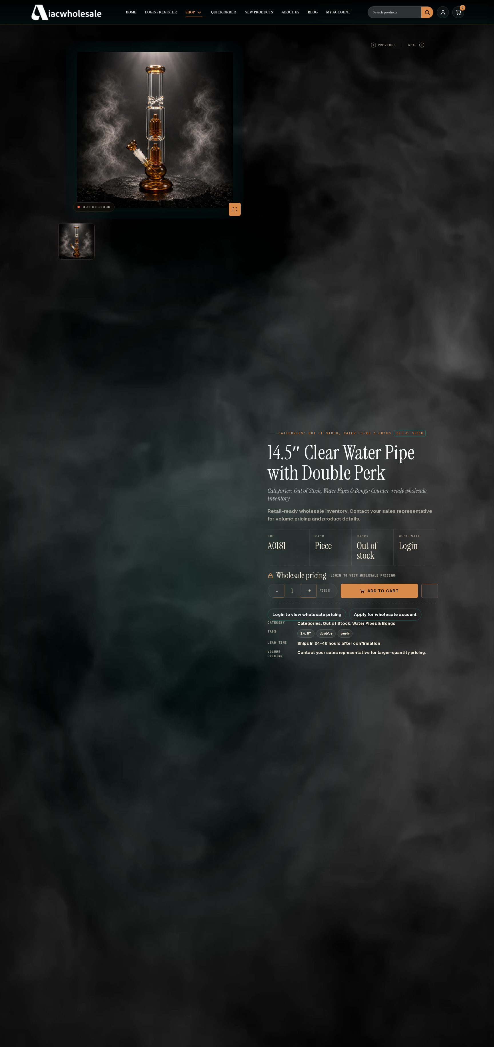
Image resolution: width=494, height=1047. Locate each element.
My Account (338, 12)
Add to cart (383, 590)
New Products (259, 12)
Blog (313, 12)
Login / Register (161, 12)
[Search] (427, 12)
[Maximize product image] (235, 209)
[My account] (443, 12)
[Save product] (429, 591)
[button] (415, 547)
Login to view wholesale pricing (306, 614)
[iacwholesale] (69, 12)
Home (131, 12)
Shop (190, 12)
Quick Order (223, 12)
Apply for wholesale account (385, 614)
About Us (290, 12)
